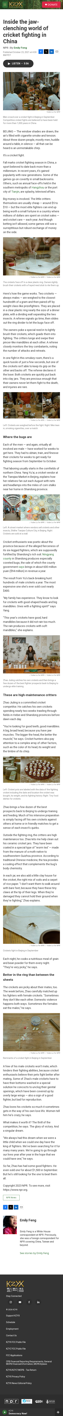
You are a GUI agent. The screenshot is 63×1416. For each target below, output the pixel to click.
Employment (12, 1329)
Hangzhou (38, 187)
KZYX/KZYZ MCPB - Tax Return (21, 1370)
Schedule (10, 1322)
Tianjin (15, 191)
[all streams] (59, 1412)
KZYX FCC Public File (16, 1342)
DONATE (52, 4)
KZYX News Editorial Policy (19, 1383)
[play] (5, 1412)
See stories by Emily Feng (34, 1253)
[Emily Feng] (10, 1225)
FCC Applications (14, 1355)
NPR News (11, 1197)
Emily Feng (20, 47)
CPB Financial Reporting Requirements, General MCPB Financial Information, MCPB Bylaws (29, 1362)
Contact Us (11, 1335)
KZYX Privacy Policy (15, 1377)
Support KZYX (13, 1316)
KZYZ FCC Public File (16, 1349)
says (21, 566)
